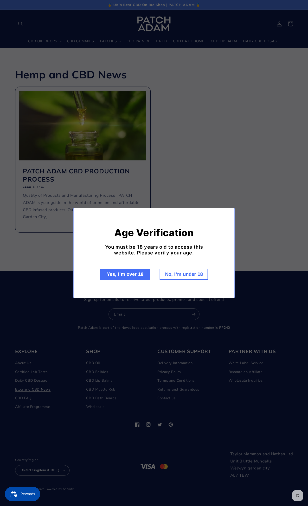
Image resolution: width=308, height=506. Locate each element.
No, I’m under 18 (184, 274)
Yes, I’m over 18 (125, 274)
